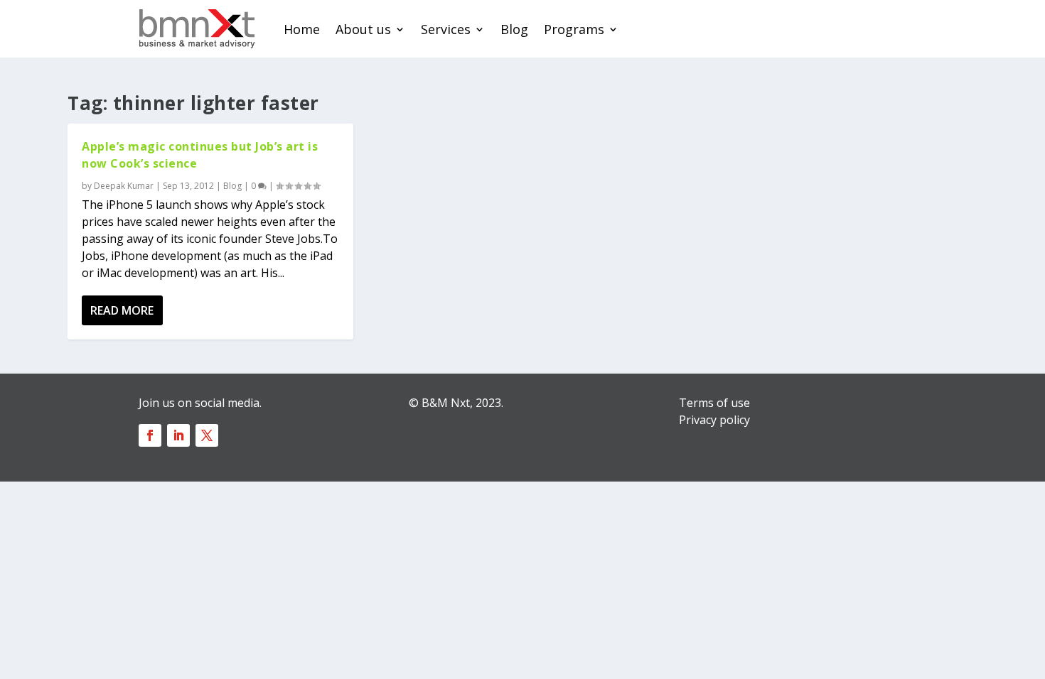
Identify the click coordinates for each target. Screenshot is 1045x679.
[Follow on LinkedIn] (178, 435)
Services (446, 29)
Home (302, 29)
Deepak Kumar (124, 186)
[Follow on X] (206, 435)
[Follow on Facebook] (150, 435)
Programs (574, 29)
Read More (122, 310)
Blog (514, 29)
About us (363, 29)
